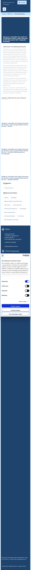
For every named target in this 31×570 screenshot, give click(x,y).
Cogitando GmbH (22, 566)
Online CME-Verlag (14, 559)
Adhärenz (6, 197)
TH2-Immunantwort (8, 188)
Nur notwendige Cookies (15, 314)
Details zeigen (22, 301)
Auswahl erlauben (15, 310)
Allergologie (13, 197)
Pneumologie (21, 216)
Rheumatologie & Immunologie (11, 219)
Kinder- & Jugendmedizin (9, 212)
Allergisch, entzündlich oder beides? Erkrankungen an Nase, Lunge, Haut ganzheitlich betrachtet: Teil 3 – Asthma (15, 124)
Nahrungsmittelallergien (9, 216)
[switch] (27, 286)
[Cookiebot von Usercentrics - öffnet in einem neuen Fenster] (22, 255)
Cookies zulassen (15, 306)
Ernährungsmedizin (17, 205)
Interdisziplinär (23, 208)
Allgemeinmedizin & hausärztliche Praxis (13, 201)
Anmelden (22, 2)
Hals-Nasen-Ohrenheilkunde (10, 208)
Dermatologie (7, 205)
